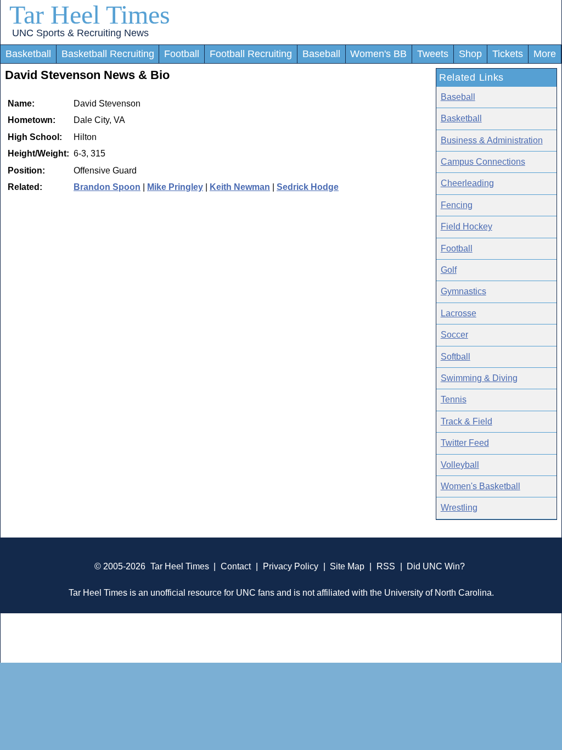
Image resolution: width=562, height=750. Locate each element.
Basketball (28, 53)
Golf (449, 270)
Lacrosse (458, 313)
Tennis (454, 399)
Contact (236, 566)
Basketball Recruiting (107, 53)
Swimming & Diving (479, 378)
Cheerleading (467, 183)
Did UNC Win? (436, 566)
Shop (470, 53)
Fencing (457, 205)
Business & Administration (492, 140)
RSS (385, 566)
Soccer (454, 334)
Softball (455, 356)
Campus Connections (483, 161)
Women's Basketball (480, 486)
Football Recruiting (251, 53)
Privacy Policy (290, 566)
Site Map (347, 566)
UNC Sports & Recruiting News (80, 32)
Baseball (321, 53)
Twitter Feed (465, 442)
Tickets (507, 53)
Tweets (432, 53)
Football (181, 53)
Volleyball (460, 464)
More (544, 53)
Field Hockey (466, 226)
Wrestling (459, 507)
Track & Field (466, 421)
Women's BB (378, 53)
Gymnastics (463, 291)
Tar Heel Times (89, 14)
